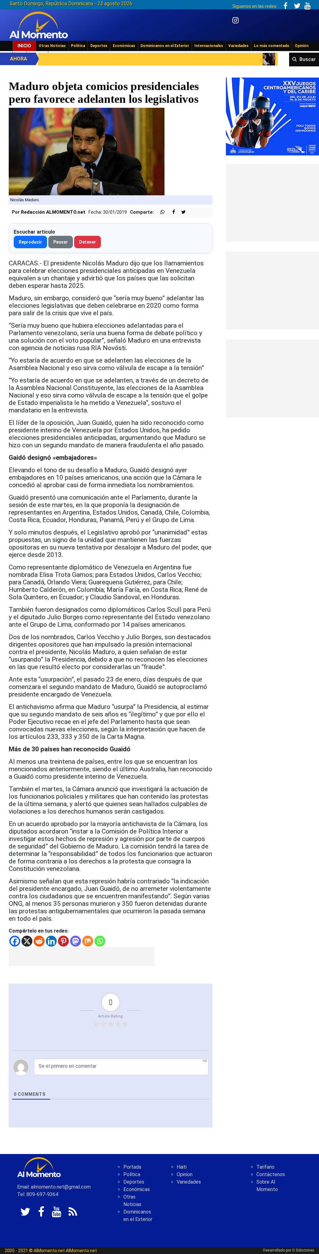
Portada (132, 1167)
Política (78, 46)
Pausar (60, 242)
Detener (87, 242)
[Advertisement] (82, 956)
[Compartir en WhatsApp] (159, 212)
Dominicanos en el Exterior (164, 46)
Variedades (238, 46)
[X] (26, 941)
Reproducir (30, 242)
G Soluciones (303, 1250)
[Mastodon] (75, 941)
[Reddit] (39, 941)
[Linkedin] (51, 941)
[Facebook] (14, 941)
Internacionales (208, 46)
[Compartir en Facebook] (170, 212)
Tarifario (265, 1167)
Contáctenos (270, 1174)
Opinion (185, 1174)
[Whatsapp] (99, 941)
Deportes (98, 46)
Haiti (182, 1167)
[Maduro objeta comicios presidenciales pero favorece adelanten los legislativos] (86, 151)
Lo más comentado (271, 46)
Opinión (301, 46)
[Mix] (87, 941)
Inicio (24, 46)
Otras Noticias (52, 46)
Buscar (307, 59)
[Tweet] (181, 212)
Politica (131, 1174)
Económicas (124, 46)
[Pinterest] (63, 941)
